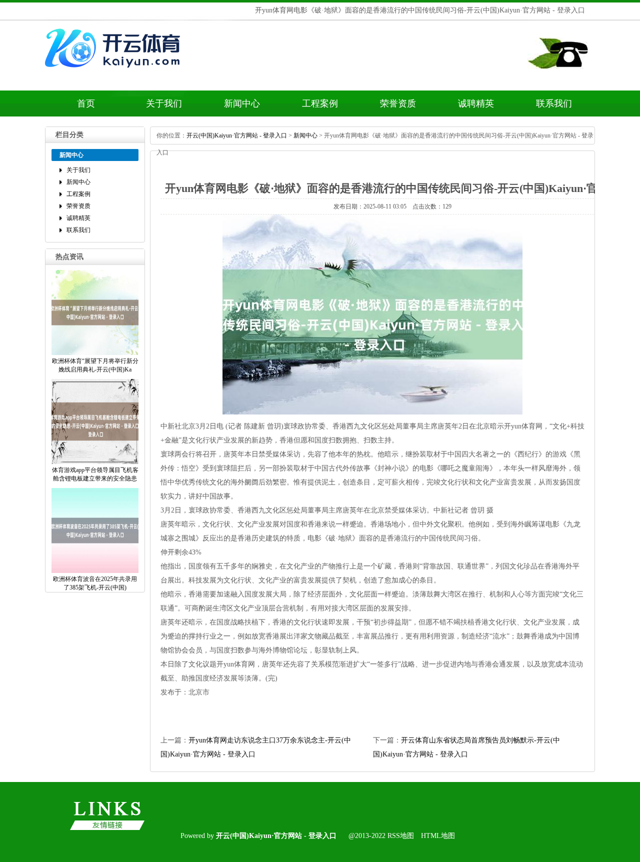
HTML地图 (438, 836)
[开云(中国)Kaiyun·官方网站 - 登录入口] (115, 73)
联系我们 (554, 103)
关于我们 (164, 103)
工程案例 (320, 103)
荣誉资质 (398, 103)
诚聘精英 (476, 103)
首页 (86, 103)
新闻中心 (242, 103)
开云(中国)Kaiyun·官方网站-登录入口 (236, 135)
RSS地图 (401, 836)
